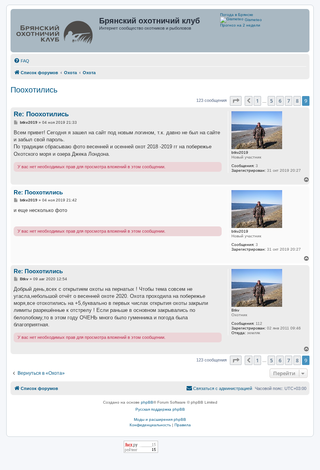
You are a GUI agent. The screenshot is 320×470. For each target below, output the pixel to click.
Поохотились (34, 89)
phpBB (147, 402)
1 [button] (257, 100)
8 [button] (297, 100)
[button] (236, 100)
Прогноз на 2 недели (240, 25)
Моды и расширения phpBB (160, 419)
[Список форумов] (55, 31)
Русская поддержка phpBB (160, 409)
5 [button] (271, 100)
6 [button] (280, 100)
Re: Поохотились (41, 114)
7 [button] (288, 100)
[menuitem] (21, 61)
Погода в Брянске (236, 14)
